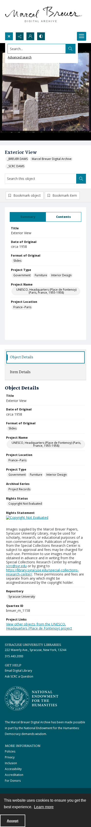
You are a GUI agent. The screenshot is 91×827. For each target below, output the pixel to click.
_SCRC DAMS (15, 166)
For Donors (13, 781)
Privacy (10, 757)
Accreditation (14, 775)
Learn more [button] (44, 807)
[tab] (28, 217)
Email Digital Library (18, 671)
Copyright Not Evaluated (25, 504)
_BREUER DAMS (17, 159)
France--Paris (22, 307)
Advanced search (20, 57)
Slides (17, 261)
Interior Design (61, 275)
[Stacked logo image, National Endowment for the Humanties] (31, 698)
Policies (10, 751)
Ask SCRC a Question (19, 676)
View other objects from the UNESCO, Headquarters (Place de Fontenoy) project (39, 626)
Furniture (41, 275)
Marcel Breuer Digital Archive (52, 159)
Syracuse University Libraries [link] (33, 645)
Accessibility (13, 769)
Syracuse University (21, 597)
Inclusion (11, 763)
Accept (12, 821)
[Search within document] (81, 179)
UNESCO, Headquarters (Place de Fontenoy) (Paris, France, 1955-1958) (46, 291)
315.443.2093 (14, 656)
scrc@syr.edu (16, 566)
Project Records (19, 489)
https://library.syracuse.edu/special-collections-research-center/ (42, 572)
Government (22, 275)
